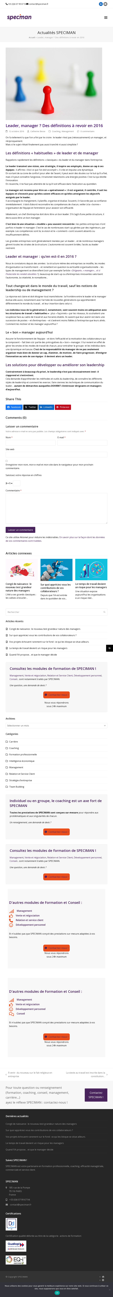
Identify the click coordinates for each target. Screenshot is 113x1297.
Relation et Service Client (60, 675)
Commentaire (13, 490)
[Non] (109, 1289)
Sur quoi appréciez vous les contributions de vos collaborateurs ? (56, 588)
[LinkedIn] (101, 4)
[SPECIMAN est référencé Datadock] (11, 1229)
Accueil (32, 37)
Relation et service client (29, 920)
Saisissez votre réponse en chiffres (24, 475)
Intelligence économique (21, 761)
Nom (9, 437)
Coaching (56, 131)
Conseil (13, 679)
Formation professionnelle (23, 754)
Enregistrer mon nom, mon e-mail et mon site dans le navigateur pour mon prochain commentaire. (49, 466)
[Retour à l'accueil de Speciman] (103, 1276)
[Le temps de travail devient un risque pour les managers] (91, 569)
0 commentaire (87, 131)
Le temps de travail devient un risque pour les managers (91, 585)
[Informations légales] (103, 1280)
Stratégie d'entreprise (20, 780)
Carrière (13, 741)
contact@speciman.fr (38, 3)
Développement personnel (88, 675)
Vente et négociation (35, 675)
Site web (10, 449)
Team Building (16, 786)
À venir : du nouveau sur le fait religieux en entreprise (29, 1074)
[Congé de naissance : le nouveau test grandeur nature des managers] (22, 569)
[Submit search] (104, 612)
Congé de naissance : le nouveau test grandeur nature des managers (19, 587)
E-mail (61, 437)
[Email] (105, 4)
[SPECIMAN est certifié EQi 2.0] (16, 1263)
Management (68, 131)
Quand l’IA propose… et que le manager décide (33, 654)
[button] (105, 17)
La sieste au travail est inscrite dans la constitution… (82, 1074)
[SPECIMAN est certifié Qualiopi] (16, 1250)
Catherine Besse (37, 131)
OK (57, 1293)
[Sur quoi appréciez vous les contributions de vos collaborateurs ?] (57, 569)
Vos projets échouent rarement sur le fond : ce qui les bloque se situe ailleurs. (49, 641)
